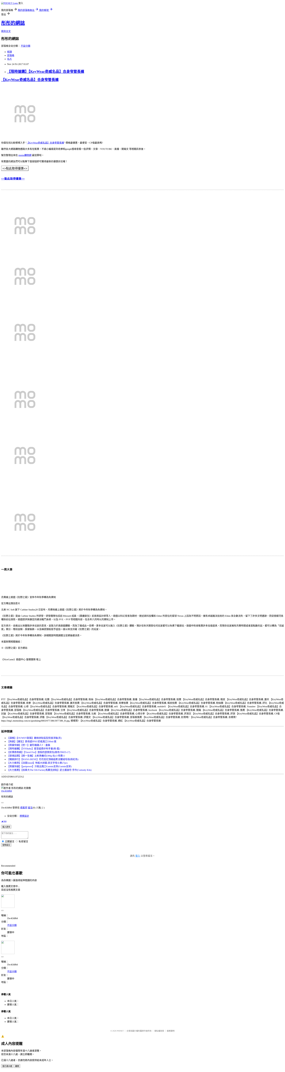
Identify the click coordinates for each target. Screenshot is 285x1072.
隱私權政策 (159, 1031)
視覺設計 (24, 816)
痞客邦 (23, 807)
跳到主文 (6, 31)
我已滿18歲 (7, 1066)
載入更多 (6, 827)
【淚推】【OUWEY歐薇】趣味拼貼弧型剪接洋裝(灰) (34, 738)
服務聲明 (171, 1031)
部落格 (10, 55)
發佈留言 (6, 845)
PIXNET (120, 1031)
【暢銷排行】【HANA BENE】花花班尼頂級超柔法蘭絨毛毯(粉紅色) (42, 759)
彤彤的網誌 (13, 23)
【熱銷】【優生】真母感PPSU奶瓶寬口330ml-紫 (31, 741)
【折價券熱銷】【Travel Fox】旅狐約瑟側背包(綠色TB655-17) (38, 752)
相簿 (9, 52)
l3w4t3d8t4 (6, 791)
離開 (17, 1066)
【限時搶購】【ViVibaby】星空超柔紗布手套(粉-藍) (33, 748)
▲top (4, 821)
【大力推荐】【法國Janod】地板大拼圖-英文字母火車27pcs (37, 763)
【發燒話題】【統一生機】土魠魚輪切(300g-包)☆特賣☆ (36, 755)
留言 (30, 807)
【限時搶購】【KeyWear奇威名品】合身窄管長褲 (45, 71)
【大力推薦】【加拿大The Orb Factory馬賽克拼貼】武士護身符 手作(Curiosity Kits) (49, 770)
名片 (9, 59)
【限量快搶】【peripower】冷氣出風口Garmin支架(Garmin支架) (39, 766)
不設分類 (25, 46)
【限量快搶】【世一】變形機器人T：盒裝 (28, 745)
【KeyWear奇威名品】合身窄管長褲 (30, 80)
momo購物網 (24, 155)
